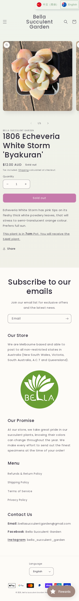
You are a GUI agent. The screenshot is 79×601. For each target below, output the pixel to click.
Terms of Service (20, 491)
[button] (5, 22)
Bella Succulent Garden (33, 592)
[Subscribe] (67, 318)
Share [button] (11, 249)
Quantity (8, 176)
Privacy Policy (17, 500)
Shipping (23, 170)
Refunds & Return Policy (25, 474)
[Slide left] (31, 123)
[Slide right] (48, 123)
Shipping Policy (18, 482)
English (37, 571)
